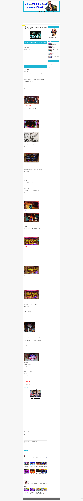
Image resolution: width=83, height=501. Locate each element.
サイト (24, 447)
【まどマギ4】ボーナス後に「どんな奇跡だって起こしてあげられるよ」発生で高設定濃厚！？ (54, 50)
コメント (25, 434)
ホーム (29, 11)
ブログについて (49, 11)
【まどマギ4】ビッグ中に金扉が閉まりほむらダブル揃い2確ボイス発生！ (55, 47)
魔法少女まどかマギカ (29, 387)
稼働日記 (25, 387)
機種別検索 (39, 11)
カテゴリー (35, 11)
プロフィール (32, 11)
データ (49, 62)
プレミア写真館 (50, 64)
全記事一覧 (42, 11)
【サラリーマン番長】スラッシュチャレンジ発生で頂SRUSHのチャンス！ (55, 57)
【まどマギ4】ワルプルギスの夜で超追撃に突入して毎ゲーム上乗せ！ (55, 44)
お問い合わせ (53, 11)
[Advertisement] (41, 18)
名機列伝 (49, 67)
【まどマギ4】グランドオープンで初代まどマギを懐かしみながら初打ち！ (55, 54)
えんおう (29, 481)
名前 (24, 442)
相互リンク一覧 (45, 11)
